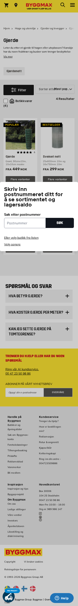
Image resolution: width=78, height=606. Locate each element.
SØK (60, 223)
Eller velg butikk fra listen (21, 238)
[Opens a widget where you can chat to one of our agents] (62, 598)
